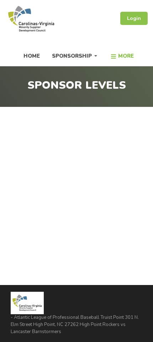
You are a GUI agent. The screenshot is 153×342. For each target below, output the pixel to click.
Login (134, 18)
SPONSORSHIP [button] (72, 55)
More (126, 55)
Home (31, 55)
